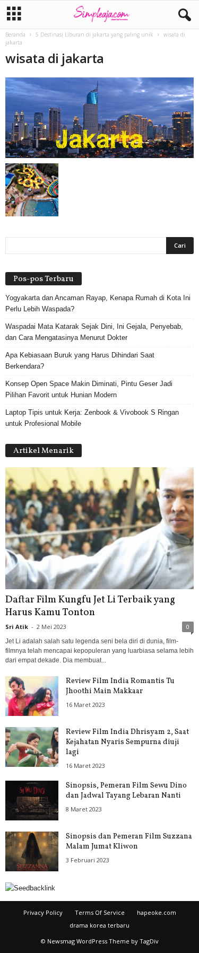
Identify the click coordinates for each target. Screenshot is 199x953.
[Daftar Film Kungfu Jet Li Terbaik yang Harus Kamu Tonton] (99, 528)
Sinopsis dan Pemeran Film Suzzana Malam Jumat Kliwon (129, 842)
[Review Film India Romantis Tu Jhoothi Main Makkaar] (31, 696)
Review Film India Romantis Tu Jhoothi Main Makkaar (120, 686)
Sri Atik (16, 627)
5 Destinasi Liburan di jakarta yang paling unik (94, 34)
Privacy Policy (43, 912)
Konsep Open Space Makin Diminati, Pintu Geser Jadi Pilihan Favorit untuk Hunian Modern (88, 389)
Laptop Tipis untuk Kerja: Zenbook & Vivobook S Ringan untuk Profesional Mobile (92, 417)
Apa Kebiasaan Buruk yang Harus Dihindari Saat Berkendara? (79, 360)
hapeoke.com (156, 912)
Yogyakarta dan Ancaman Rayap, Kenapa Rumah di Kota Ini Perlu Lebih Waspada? (98, 303)
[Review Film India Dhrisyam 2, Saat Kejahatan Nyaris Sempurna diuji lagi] (31, 747)
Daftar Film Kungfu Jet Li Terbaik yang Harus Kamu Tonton (90, 606)
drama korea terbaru (99, 925)
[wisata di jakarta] (99, 117)
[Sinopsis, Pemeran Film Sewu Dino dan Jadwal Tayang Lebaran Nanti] (31, 800)
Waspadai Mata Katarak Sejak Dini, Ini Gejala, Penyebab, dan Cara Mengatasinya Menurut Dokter (94, 332)
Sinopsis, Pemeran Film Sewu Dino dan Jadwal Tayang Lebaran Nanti (126, 791)
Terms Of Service (100, 912)
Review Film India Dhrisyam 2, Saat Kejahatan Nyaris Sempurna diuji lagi (127, 742)
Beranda (15, 34)
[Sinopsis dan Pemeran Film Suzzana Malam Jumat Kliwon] (31, 851)
